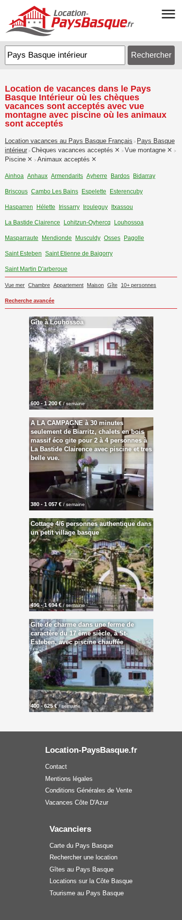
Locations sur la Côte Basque (91, 881)
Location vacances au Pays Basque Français (68, 141)
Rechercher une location (83, 857)
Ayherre (96, 176)
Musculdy (87, 238)
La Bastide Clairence (32, 222)
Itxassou (122, 207)
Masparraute (21, 238)
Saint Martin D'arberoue (36, 269)
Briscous (16, 191)
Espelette (94, 191)
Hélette (45, 207)
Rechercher (151, 55)
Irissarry (69, 207)
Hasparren (19, 207)
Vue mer (15, 285)
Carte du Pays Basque (81, 845)
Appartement (68, 285)
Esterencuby (126, 191)
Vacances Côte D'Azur (76, 802)
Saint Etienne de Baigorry (79, 253)
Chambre (39, 285)
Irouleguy (95, 207)
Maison (95, 285)
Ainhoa (14, 176)
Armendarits (67, 176)
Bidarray (144, 176)
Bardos (120, 176)
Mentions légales (69, 778)
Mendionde (57, 238)
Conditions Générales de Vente (88, 790)
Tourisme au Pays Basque (87, 893)
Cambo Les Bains (54, 191)
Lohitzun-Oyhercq (87, 222)
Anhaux (37, 176)
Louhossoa (129, 222)
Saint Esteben (23, 253)
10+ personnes (138, 285)
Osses (112, 238)
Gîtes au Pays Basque (82, 869)
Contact (56, 766)
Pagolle (134, 238)
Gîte (112, 285)
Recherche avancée (29, 300)
